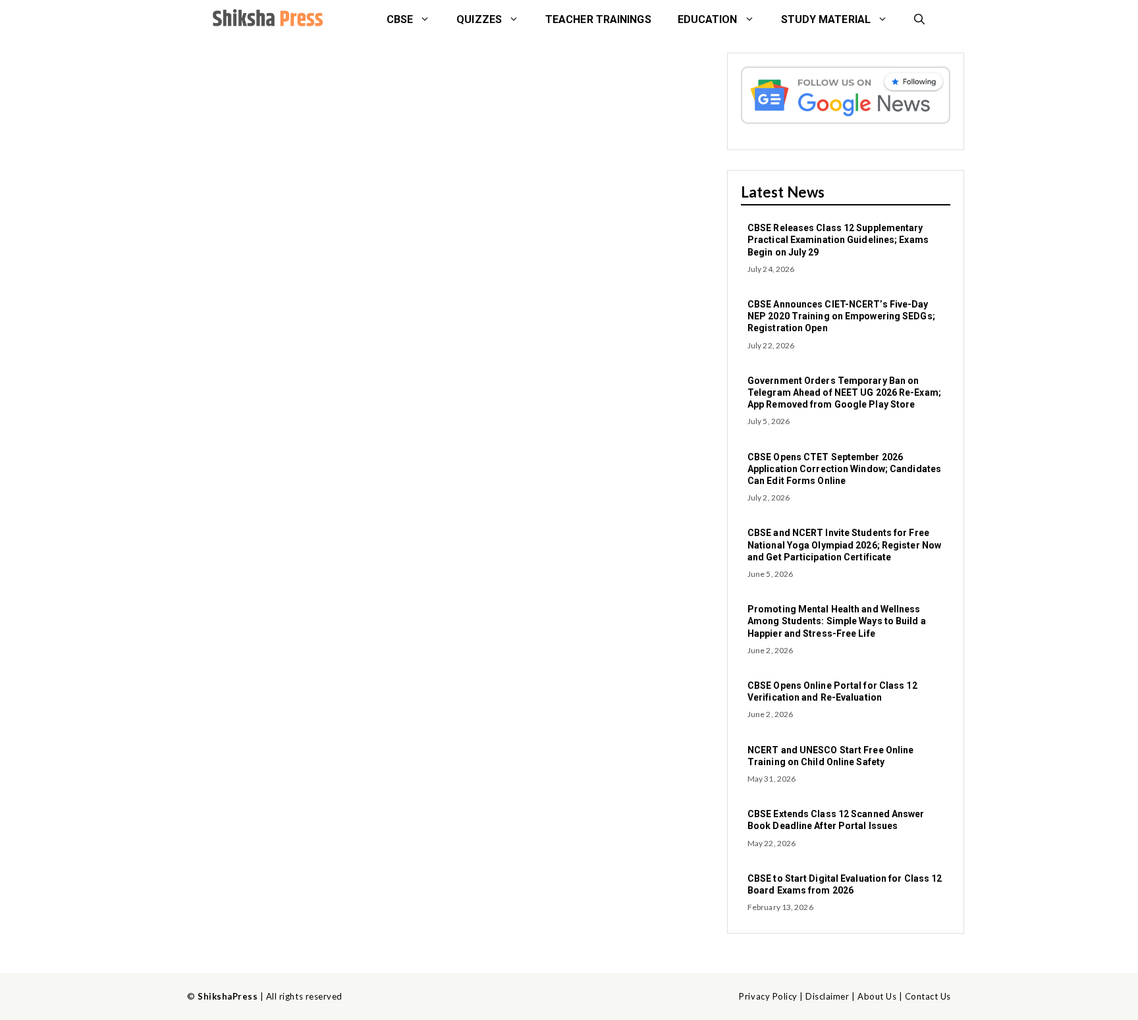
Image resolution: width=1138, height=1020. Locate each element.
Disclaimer (827, 996)
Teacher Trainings (598, 19)
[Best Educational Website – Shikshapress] (266, 20)
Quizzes (479, 19)
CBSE (400, 19)
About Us (876, 996)
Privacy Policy (768, 996)
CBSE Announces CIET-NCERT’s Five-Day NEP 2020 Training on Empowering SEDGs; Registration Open (841, 316)
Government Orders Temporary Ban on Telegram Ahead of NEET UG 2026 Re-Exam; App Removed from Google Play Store (844, 392)
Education (708, 19)
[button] (919, 20)
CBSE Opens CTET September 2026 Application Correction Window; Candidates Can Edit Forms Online (844, 469)
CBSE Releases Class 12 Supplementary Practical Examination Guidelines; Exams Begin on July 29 (838, 240)
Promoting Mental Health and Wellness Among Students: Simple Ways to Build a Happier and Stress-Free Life (836, 621)
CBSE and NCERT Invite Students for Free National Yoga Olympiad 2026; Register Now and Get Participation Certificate (844, 544)
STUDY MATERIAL (826, 19)
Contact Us (928, 996)
